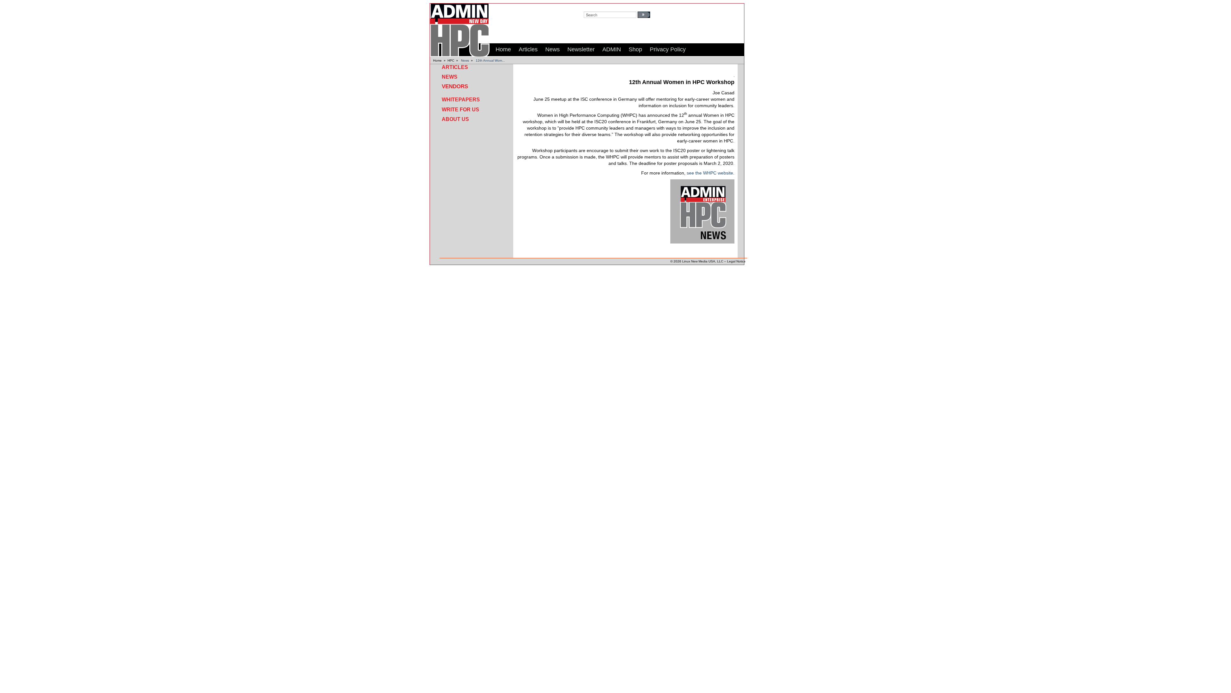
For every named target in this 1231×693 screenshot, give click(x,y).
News (465, 60)
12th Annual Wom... (490, 60)
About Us (455, 119)
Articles (455, 67)
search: (590, 7)
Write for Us (460, 109)
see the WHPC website (710, 172)
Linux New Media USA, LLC (702, 261)
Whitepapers (461, 99)
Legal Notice (736, 261)
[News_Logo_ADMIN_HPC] (702, 210)
